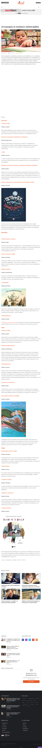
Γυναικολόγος (24, 698)
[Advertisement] (21, 616)
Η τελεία (3, 152)
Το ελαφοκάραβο (4, 282)
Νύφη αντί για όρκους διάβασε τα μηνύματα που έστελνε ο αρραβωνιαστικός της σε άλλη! (13, 647)
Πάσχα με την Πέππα (5, 330)
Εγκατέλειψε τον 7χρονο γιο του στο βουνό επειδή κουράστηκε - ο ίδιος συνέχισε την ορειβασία (13, 699)
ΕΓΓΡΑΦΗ (31, 681)
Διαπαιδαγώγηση (8, 560)
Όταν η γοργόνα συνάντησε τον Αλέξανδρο (10, 395)
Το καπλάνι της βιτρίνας (6, 479)
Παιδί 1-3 (23, 702)
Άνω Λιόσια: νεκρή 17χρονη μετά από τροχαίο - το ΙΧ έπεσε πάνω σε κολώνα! (13, 714)
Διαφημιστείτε (4, 723)
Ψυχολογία (28, 705)
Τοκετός (37, 704)
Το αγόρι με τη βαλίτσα (6, 508)
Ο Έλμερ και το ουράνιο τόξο (7, 492)
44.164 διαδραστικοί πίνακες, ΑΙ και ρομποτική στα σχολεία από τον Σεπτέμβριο (13, 706)
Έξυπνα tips (24, 700)
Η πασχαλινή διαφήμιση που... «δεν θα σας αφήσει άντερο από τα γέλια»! (13, 661)
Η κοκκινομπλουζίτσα (6, 315)
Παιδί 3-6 (19, 560)
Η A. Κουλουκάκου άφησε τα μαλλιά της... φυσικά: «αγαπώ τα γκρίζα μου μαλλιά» (13, 654)
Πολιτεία (4, 120)
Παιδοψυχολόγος (25, 704)
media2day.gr (25, 730)
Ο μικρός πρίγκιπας (5, 466)
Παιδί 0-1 (34, 700)
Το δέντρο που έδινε (5, 123)
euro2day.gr (25, 726)
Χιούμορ (23, 705)
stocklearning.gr (25, 728)
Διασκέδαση (14, 560)
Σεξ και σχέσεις (32, 704)
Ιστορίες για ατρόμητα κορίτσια (8, 345)
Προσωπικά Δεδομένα (6, 732)
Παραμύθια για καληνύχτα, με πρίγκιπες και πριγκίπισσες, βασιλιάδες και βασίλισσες (19, 165)
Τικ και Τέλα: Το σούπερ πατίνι (7, 382)
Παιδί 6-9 (24, 560)
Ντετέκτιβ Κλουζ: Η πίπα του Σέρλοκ (9, 451)
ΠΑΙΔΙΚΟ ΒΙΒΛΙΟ (20, 52)
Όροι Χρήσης (4, 728)
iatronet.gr (24, 723)
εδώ (19, 13)
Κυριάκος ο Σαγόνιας (5, 269)
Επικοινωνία (4, 726)
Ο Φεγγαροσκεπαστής (5, 364)
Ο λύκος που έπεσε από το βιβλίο (8, 254)
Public (3, 448)
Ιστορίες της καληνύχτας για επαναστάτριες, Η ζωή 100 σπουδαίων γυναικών (17, 182)
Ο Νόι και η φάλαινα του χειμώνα (8, 239)
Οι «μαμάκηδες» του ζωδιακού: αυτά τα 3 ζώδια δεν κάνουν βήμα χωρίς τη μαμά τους (13, 640)
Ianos (3, 327)
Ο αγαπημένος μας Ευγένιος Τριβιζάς (9, 322)
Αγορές (3, 560)
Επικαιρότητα (29, 700)
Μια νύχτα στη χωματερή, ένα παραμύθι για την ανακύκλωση (14, 137)
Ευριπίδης (4, 232)
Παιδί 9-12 (36, 702)
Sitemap (3, 730)
